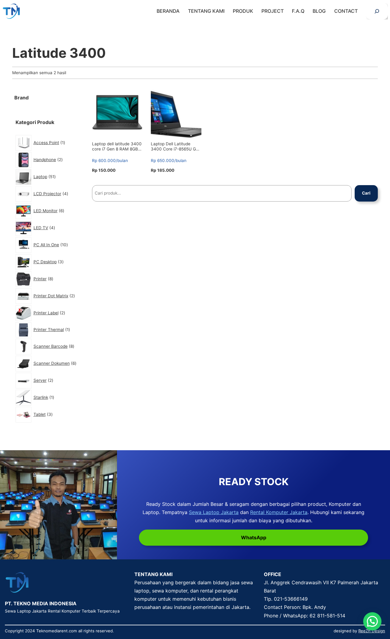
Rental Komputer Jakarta (278, 512)
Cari (366, 193)
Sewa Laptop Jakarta (214, 512)
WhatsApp (253, 537)
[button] (372, 621)
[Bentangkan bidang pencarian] (377, 11)
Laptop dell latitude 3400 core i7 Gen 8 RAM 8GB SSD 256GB (117, 146)
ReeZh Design (371, 630)
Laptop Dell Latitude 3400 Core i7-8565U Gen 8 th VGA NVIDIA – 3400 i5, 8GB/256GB (176, 146)
